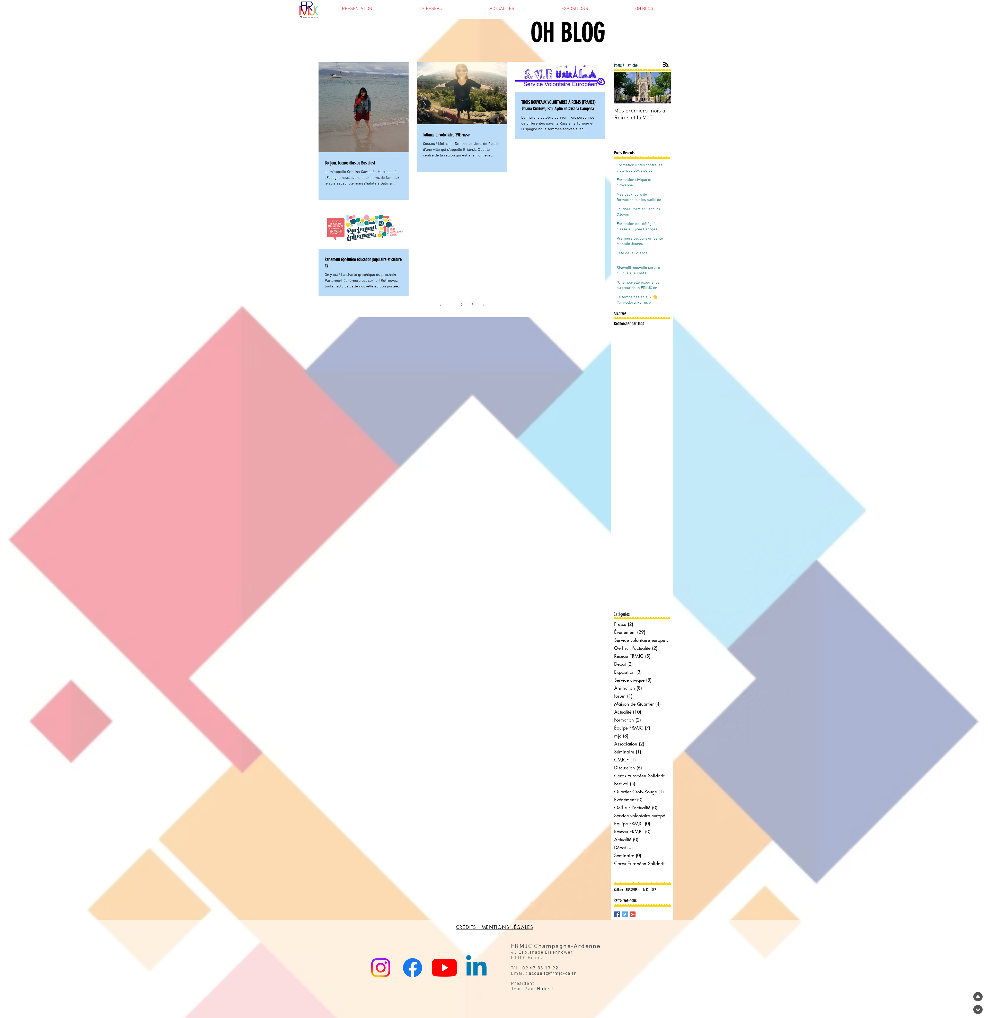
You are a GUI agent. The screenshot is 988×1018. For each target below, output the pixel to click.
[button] (357, 10)
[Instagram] (380, 967)
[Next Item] (662, 88)
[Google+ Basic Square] (633, 914)
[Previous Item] (622, 88)
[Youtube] (444, 967)
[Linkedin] (476, 967)
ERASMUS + (633, 890)
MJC (645, 890)
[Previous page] (440, 305)
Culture (618, 890)
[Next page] (483, 305)
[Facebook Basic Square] (617, 914)
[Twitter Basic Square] (625, 914)
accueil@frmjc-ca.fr (552, 973)
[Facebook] (412, 967)
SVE (653, 890)
